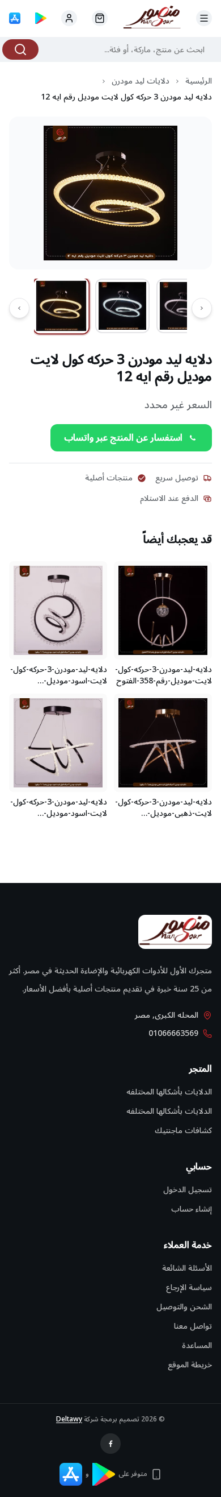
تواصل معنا (193, 1326)
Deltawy (69, 1419)
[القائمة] (204, 18)
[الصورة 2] (122, 306)
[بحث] (20, 49)
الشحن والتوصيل (184, 1307)
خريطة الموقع (190, 1365)
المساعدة (197, 1345)
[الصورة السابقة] (202, 308)
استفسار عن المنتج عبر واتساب (123, 437)
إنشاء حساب (191, 1209)
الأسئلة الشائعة (187, 1268)
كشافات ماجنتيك (183, 1130)
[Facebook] (110, 1443)
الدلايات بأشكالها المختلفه (169, 1092)
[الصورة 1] (61, 305)
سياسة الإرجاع (189, 1287)
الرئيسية (198, 81)
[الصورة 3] (183, 306)
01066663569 (173, 1033)
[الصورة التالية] (19, 308)
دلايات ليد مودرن (140, 81)
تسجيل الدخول (187, 1189)
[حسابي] (100, 18)
